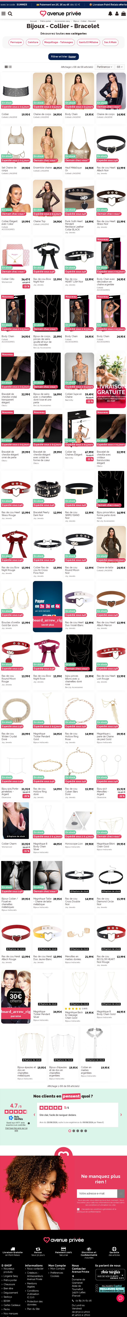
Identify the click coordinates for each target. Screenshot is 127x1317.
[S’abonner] (121, 1193)
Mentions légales (32, 1285)
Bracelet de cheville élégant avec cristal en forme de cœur (41, 455)
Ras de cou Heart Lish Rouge (106, 677)
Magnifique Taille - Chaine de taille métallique (42, 901)
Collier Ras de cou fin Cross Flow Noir (40, 570)
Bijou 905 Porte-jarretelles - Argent (10, 791)
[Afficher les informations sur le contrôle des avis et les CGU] (28, 1123)
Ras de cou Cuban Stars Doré (71, 791)
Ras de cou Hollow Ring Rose (71, 736)
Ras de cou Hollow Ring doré (40, 791)
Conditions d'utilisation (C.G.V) (33, 1294)
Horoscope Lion (74, 843)
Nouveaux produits (9, 1270)
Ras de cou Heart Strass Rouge (11, 514)
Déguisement (11, 1292)
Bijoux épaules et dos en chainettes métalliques (27, 1071)
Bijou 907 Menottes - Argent (102, 791)
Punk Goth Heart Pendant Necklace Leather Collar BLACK (74, 225)
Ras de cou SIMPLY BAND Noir (72, 515)
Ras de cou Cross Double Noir (72, 901)
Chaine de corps (42, 114)
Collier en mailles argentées (86, 1070)
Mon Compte (57, 1268)
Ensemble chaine (42, 167)
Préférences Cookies (56, 1274)
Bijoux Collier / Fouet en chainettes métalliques (10, 902)
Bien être (8, 1288)
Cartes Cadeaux (12, 1305)
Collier (5, 114)
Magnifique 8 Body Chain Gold (106, 1013)
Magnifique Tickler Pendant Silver (41, 1014)
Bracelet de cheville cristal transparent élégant (9, 398)
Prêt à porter (10, 1280)
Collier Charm (9, 843)
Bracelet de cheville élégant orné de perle (10, 454)
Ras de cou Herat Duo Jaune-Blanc (42, 958)
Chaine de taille (105, 567)
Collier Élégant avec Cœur (9, 222)
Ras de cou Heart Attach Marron (106, 624)
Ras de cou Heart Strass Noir (106, 222)
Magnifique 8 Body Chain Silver (40, 846)
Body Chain (71, 114)
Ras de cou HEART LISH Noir (74, 280)
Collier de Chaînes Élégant (73, 453)
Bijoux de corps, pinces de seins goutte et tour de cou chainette (42, 340)
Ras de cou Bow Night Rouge (10, 569)
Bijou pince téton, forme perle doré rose (106, 515)
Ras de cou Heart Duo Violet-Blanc (74, 624)
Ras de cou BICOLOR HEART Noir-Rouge (106, 959)
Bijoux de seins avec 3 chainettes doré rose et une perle (42, 398)
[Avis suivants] (121, 1115)
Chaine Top (39, 221)
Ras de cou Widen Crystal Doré (9, 736)
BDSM (7, 1301)
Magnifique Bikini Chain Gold (106, 845)
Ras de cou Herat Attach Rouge (11, 958)
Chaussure (9, 1284)
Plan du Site (33, 1309)
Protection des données (35, 1303)
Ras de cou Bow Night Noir (42, 280)
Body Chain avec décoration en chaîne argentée (106, 282)
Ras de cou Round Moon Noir (72, 570)
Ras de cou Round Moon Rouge (9, 679)
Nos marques (11, 1313)
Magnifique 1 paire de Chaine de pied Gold (105, 736)
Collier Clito (8, 279)
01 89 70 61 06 (84, 1300)
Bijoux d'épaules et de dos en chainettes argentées (58, 1071)
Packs (7, 1309)
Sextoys (8, 1297)
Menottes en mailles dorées (73, 958)
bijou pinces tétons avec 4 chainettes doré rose (73, 680)
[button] (110, 13)
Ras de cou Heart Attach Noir (106, 169)
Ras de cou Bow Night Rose (42, 677)
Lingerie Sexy (11, 1276)
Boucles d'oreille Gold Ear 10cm (11, 624)
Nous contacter (35, 1268)
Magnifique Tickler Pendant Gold (41, 736)
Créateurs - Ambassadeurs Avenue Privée (35, 1276)
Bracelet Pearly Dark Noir (41, 514)
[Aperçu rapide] (123, 104)
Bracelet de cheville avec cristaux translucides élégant (104, 457)
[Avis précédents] (34, 1115)
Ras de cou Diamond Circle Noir (105, 901)
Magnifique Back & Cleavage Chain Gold (74, 1015)
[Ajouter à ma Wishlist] (28, 98)
